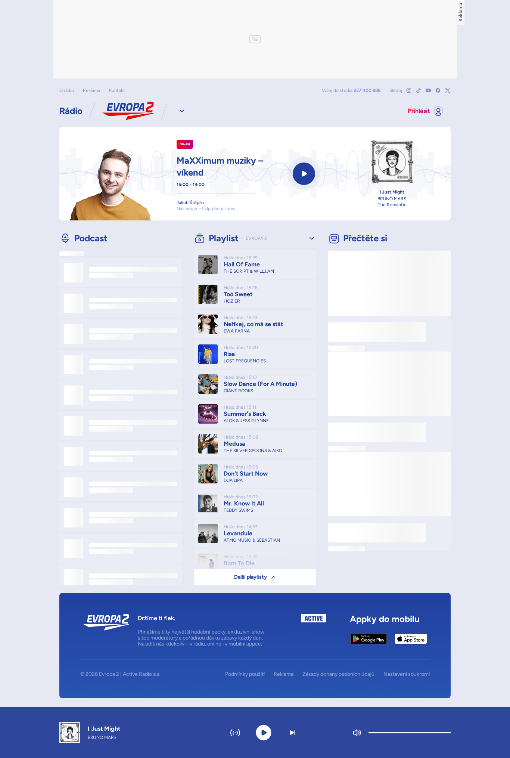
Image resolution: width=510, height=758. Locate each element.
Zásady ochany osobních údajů (338, 674)
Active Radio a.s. (142, 674)
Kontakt (117, 90)
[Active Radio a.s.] (313, 630)
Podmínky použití (245, 674)
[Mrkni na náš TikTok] (419, 90)
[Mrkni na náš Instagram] (409, 90)
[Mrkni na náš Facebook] (438, 90)
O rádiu (66, 90)
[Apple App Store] (411, 638)
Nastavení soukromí (406, 674)
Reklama (91, 90)
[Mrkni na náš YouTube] (428, 90)
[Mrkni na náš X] (448, 90)
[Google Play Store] (369, 638)
